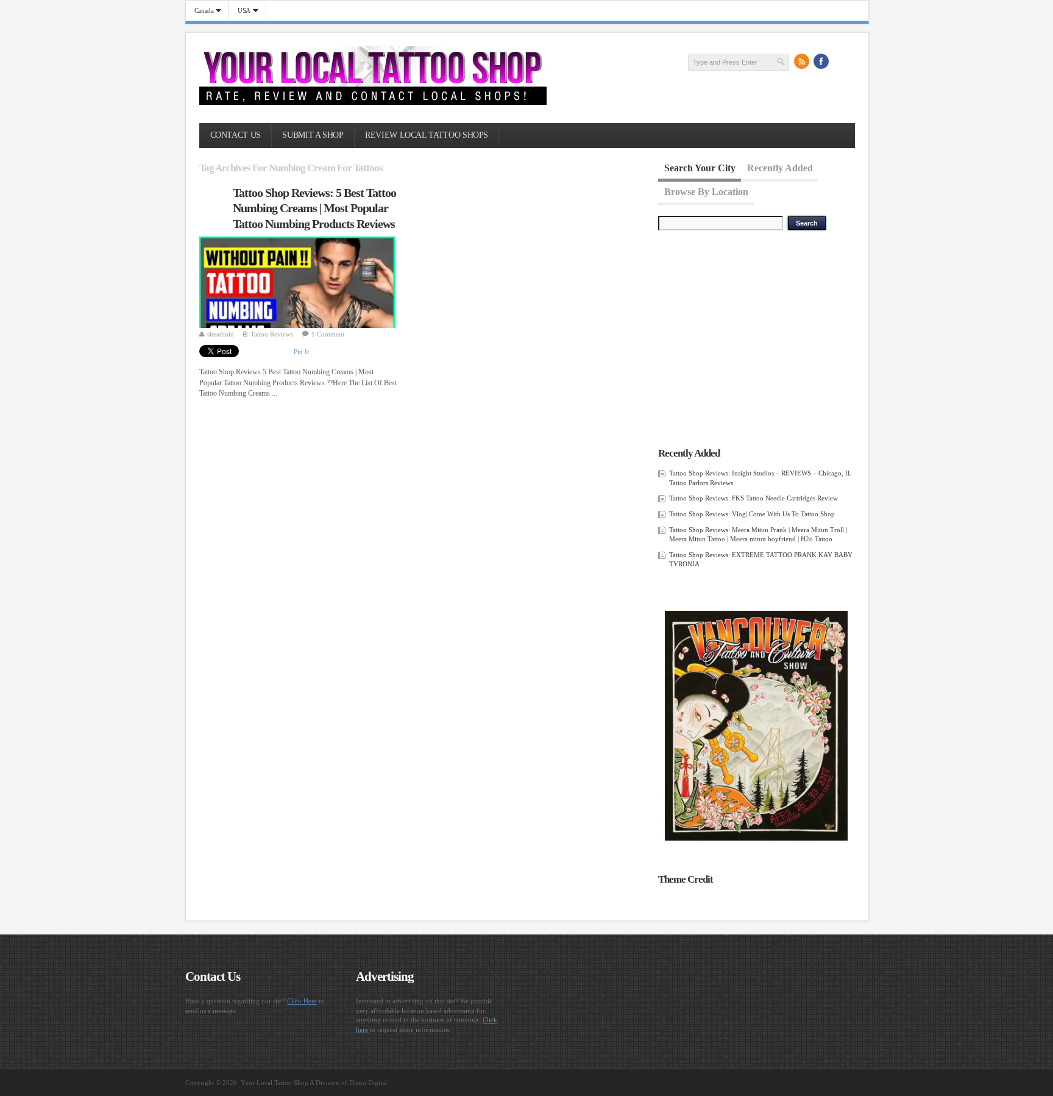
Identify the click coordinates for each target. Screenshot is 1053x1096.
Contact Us (235, 135)
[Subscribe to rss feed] (802, 61)
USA (239, 11)
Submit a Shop (312, 135)
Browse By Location (706, 191)
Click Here (302, 1001)
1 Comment (327, 334)
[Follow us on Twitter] (841, 61)
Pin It (301, 351)
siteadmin (220, 334)
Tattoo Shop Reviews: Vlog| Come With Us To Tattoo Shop (752, 514)
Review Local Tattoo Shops (426, 135)
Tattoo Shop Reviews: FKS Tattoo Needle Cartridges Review (753, 498)
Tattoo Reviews (271, 334)
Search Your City (700, 168)
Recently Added (780, 168)
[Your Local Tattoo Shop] (373, 102)
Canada (200, 11)
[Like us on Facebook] (821, 61)
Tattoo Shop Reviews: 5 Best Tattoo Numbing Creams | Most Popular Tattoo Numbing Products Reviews (314, 208)
